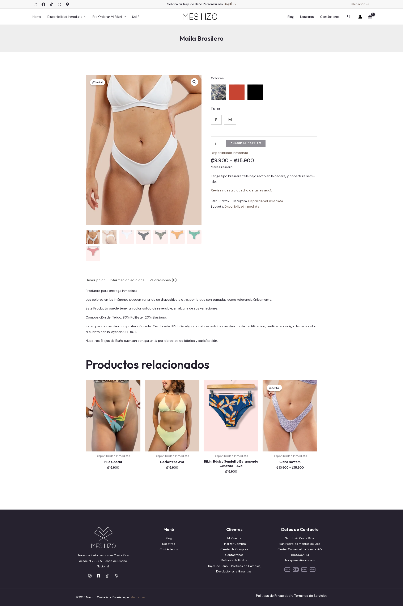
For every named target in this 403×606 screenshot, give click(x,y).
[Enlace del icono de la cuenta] (360, 17)
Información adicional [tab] (127, 280)
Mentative (138, 597)
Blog (291, 17)
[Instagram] (35, 4)
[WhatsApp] (59, 4)
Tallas (215, 109)
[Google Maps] (67, 4)
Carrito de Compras (234, 549)
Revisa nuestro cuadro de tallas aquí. (241, 190)
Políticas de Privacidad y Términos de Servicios (291, 595)
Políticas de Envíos (234, 560)
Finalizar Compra (234, 544)
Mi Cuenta (234, 538)
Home (37, 17)
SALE (135, 17)
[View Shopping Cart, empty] (370, 17)
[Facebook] (43, 4)
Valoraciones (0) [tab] (163, 280)
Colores (217, 78)
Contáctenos (330, 17)
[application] (84, 16)
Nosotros (307, 17)
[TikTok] (51, 4)
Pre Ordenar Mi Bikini (107, 17)
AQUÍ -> (230, 4)
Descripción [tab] (96, 280)
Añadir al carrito (245, 143)
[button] (349, 17)
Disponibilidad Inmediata (64, 17)
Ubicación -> (360, 4)
